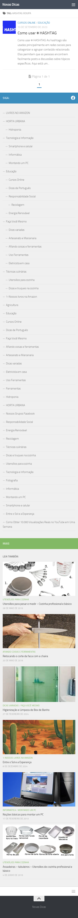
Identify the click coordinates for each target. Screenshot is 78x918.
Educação (44, 22)
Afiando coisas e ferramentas (25, 246)
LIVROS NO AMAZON (18, 113)
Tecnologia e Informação (20, 138)
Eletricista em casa (19, 263)
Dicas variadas (16, 229)
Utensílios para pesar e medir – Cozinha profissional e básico (37, 604)
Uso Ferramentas (18, 255)
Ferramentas (13, 388)
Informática (15, 154)
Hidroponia (15, 129)
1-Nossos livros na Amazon (21, 296)
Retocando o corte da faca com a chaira (25, 656)
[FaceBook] (73, 98)
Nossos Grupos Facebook (20, 413)
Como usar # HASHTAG (37, 33)
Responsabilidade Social (22, 196)
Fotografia (12, 480)
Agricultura (12, 305)
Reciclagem (17, 204)
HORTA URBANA (15, 121)
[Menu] (73, 4)
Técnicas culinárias (16, 271)
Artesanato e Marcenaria (22, 238)
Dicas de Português (20, 188)
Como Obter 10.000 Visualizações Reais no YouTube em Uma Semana (39, 524)
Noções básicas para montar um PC (23, 814)
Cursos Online (27, 22)
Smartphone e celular (21, 146)
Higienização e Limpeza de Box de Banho (26, 710)
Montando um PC (18, 163)
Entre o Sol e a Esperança (20, 513)
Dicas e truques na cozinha (23, 288)
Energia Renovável (19, 213)
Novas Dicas (10, 4)
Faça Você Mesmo (16, 221)
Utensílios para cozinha (21, 280)
